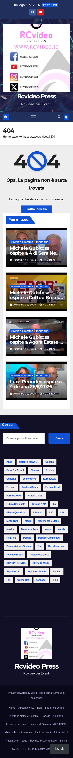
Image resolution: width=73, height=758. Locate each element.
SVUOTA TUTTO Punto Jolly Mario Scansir (36, 748)
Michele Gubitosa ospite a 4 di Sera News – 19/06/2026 (36, 253)
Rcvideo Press (36, 96)
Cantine (49, 462)
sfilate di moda (41, 563)
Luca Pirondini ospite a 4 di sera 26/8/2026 (36, 384)
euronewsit (49, 478)
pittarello (11, 537)
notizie (61, 529)
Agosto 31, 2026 (25, 260)
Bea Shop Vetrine (54, 707)
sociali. (57, 571)
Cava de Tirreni (15, 470)
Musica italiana (29, 529)
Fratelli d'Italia (35, 495)
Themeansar (36, 697)
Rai (39, 546)
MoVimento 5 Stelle (22, 242)
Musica (10, 529)
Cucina (50, 470)
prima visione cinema (18, 546)
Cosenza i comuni (16, 724)
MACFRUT (12, 521)
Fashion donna (30, 487)
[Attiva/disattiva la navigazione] (33, 117)
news (48, 529)
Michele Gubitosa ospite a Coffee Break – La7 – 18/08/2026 (36, 297)
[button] (59, 117)
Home (12, 707)
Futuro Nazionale (15, 504)
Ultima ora (42, 242)
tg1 (8, 580)
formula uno (13, 495)
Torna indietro (36, 209)
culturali (11, 478)
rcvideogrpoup (56, 546)
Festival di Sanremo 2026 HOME (48, 724)
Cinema (35, 470)
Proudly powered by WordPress (26, 692)
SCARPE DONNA (16, 563)
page (24, 740)
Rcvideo (49, 260)
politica (27, 537)
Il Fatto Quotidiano (16, 512)
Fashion (10, 487)
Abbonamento (26, 707)
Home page (10, 136)
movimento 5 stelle (48, 521)
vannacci (41, 580)
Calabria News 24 (29, 462)
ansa (9, 462)
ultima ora (23, 580)
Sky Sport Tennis (36, 571)
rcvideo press (14, 554)
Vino (55, 580)
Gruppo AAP (39, 504)
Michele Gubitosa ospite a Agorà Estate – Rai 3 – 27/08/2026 (35, 342)
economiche (29, 478)
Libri (62, 512)
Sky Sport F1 (13, 571)
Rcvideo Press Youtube (43, 740)
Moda (28, 521)
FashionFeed (52, 487)
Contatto (58, 715)
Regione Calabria (39, 554)
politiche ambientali (49, 537)
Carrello (46, 715)
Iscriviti (59, 748)
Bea (39, 707)
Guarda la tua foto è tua (18, 732)
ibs (54, 504)
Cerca (59, 438)
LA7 (51, 512)
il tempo (37, 512)
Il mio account (43, 732)
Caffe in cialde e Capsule (24, 715)
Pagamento (12, 740)
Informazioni (61, 732)
